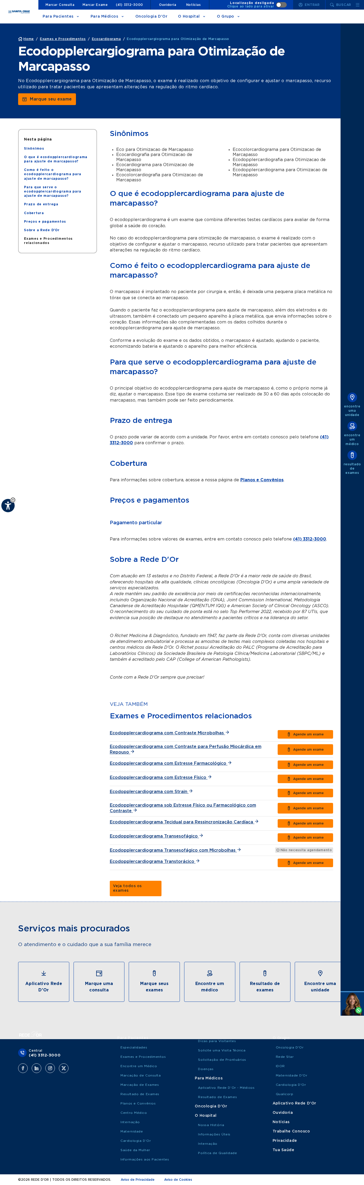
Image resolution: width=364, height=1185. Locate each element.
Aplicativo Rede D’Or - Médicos (226, 1087)
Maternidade (131, 1131)
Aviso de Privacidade (138, 1179)
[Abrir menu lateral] (357, 5)
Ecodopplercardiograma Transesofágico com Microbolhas (173, 850)
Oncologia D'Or (151, 16)
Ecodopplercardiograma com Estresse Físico (159, 777)
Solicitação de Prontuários (222, 1059)
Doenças (205, 1069)
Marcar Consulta (60, 4)
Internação (130, 1122)
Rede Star (285, 1056)
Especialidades (133, 1047)
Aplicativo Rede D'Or (294, 1103)
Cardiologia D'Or (291, 1084)
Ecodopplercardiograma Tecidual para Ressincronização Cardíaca (182, 822)
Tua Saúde (283, 1150)
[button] (13, 500)
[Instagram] (50, 1068)
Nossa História (211, 1125)
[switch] (257, 4)
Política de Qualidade (217, 1153)
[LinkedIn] (36, 1068)
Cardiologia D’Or (135, 1140)
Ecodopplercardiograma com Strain (149, 792)
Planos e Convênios (262, 480)
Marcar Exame (95, 4)
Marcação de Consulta (140, 1075)
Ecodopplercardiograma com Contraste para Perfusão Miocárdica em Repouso (185, 749)
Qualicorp (284, 1094)
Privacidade (285, 1141)
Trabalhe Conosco (291, 1131)
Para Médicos (104, 16)
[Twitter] (63, 1068)
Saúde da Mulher (135, 1150)
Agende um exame (308, 734)
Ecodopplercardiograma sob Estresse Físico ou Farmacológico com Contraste (183, 808)
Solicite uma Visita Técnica (221, 1050)
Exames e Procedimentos (143, 1056)
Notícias (193, 4)
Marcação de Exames (139, 1084)
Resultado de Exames (139, 1094)
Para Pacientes (58, 16)
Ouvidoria (167, 4)
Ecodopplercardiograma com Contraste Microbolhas (167, 733)
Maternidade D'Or (292, 1075)
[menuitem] (34, 148)
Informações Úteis (214, 1134)
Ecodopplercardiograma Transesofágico (154, 836)
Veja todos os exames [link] (127, 888)
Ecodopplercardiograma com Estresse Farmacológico (169, 763)
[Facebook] (22, 1068)
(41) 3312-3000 (129, 4)
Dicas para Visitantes (217, 1041)
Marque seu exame (51, 99)
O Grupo (225, 16)
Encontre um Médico (138, 1066)
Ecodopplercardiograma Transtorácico (153, 861)
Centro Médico (133, 1112)
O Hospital (189, 16)
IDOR (280, 1066)
